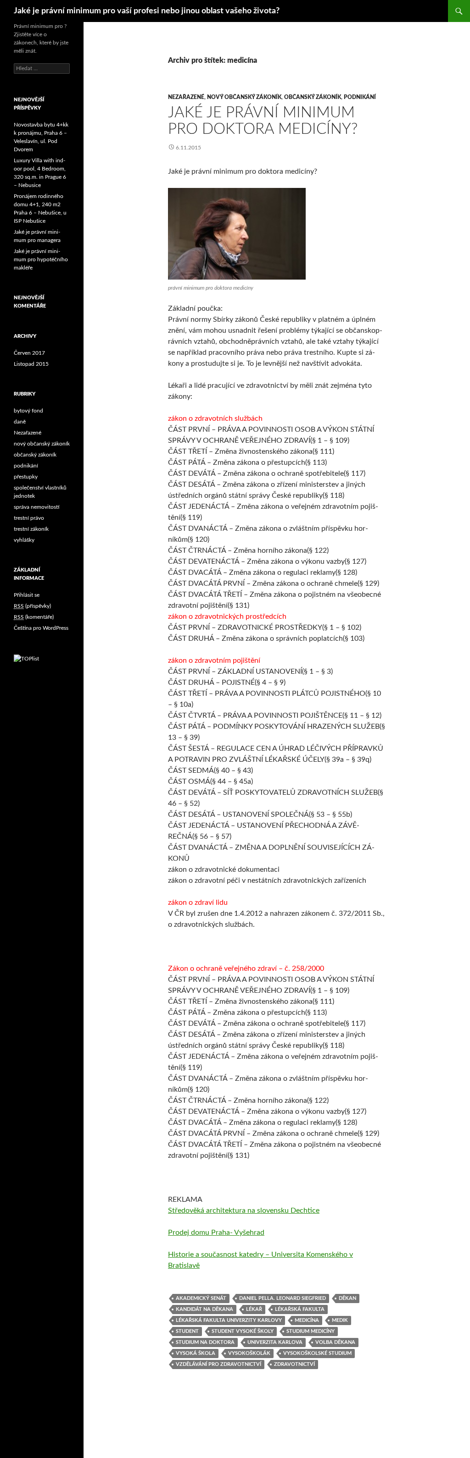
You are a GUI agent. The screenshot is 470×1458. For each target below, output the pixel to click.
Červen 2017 (29, 353)
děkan (347, 1298)
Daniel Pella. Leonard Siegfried (282, 1298)
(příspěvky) (32, 606)
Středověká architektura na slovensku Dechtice (243, 1210)
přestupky (26, 476)
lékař (254, 1309)
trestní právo (29, 518)
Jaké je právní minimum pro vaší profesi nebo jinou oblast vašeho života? (147, 11)
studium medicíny (310, 1331)
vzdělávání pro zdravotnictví (218, 1364)
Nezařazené (186, 97)
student (187, 1331)
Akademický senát (201, 1298)
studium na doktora (205, 1342)
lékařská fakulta (300, 1309)
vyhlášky (24, 540)
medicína (307, 1320)
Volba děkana (335, 1342)
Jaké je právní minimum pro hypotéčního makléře (41, 259)
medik (340, 1320)
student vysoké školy (243, 1331)
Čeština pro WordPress (41, 628)
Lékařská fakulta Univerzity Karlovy (229, 1320)
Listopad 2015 (31, 364)
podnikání (360, 97)
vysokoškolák (249, 1353)
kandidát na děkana (204, 1309)
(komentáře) (34, 617)
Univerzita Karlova (274, 1342)
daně (20, 421)
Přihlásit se (26, 595)
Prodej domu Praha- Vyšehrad (216, 1232)
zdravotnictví (294, 1364)
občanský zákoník (312, 97)
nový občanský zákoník (244, 97)
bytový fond (28, 410)
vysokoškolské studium (317, 1353)
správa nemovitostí (36, 507)
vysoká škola (195, 1353)
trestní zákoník (31, 529)
